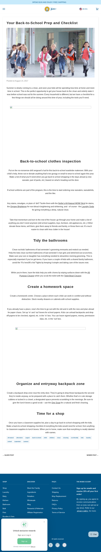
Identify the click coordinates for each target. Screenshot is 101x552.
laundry (88, 437)
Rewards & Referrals (35, 508)
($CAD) (84, 13)
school (10, 441)
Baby (5, 496)
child (45, 437)
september (17, 441)
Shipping (55, 492)
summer (26, 441)
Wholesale (31, 500)
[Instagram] (57, 547)
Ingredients (31, 492)
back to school (36, 437)
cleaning (65, 437)
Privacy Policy (57, 508)
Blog (29, 504)
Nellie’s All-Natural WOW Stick (71, 203)
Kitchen (5, 500)
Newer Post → (92, 455)
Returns (55, 500)
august (27, 437)
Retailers (30, 496)
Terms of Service (58, 512)
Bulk (4, 508)
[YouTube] (64, 547)
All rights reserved (58, 539)
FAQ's (54, 504)
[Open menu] (6, 9)
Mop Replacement (59, 496)
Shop (5, 488)
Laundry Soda (88, 206)
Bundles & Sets (8, 517)
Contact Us (56, 488)
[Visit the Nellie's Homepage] (50, 9)
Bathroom (6, 504)
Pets (4, 512)
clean (58, 437)
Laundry (6, 492)
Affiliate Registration (35, 512)
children (52, 437)
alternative (19, 437)
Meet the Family (33, 488)
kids (82, 437)
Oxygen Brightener (18, 206)
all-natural (11, 437)
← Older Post (8, 455)
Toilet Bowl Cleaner (72, 276)
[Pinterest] (50, 547)
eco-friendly (74, 437)
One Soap (55, 403)
